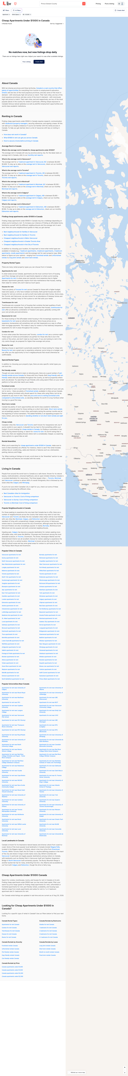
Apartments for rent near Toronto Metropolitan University (12, 810)
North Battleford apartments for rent (13, 679)
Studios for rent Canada (46, 924)
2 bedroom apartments (45, 251)
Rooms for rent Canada (9, 937)
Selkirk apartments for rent (10, 650)
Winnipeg (25, 483)
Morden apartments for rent (10, 656)
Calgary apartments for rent (48, 599)
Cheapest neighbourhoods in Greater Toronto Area (22, 241)
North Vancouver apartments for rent (13, 561)
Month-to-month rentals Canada (49, 952)
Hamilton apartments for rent (11, 596)
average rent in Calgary (34, 198)
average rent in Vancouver (35, 164)
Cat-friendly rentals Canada (10, 958)
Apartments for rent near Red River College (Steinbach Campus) (12, 761)
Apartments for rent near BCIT (48, 702)
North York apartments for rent (11, 577)
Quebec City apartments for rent (49, 621)
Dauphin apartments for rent (48, 663)
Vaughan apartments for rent (11, 583)
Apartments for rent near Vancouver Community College (50, 706)
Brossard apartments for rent (11, 628)
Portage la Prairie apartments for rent (13, 653)
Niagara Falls (55, 847)
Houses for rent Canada (9, 934)
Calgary (16, 483)
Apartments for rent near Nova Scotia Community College (13, 786)
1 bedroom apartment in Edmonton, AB (32, 207)
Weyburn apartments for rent (11, 669)
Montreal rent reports (9, 189)
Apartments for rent (9, 278)
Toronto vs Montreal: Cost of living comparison (21, 503)
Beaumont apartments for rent (48, 612)
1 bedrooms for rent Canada (48, 927)
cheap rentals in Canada (31, 429)
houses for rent (21, 289)
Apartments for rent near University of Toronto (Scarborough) (51, 805)
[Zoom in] (124, 1067)
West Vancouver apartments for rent (50, 564)
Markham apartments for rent (48, 589)
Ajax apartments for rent (9, 589)
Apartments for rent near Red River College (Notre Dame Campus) (50, 750)
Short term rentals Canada (47, 949)
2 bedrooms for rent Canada (48, 931)
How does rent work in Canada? (15, 134)
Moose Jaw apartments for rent (49, 666)
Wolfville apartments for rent (10, 644)
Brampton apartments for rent (11, 586)
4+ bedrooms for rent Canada (48, 937)
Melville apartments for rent (10, 672)
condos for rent (42, 334)
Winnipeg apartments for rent (48, 647)
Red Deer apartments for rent (48, 605)
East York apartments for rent (11, 593)
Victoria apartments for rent (10, 574)
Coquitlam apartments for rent (48, 561)
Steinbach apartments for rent (48, 653)
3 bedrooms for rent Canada (48, 934)
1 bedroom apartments (28, 251)
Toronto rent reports (9, 178)
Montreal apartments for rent (48, 618)
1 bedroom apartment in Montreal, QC (31, 184)
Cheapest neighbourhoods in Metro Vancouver (20, 238)
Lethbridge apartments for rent (11, 612)
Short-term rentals (55, 409)
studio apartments (17, 253)
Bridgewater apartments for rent (49, 631)
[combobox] (41, 4)
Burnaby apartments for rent (48, 554)
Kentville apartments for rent (10, 637)
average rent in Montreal (34, 187)
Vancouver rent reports (10, 166)
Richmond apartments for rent (48, 558)
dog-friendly (52, 375)
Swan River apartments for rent (11, 666)
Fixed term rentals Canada (47, 955)
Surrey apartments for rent (10, 558)
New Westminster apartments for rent (13, 564)
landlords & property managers (16, 123)
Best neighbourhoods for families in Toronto (19, 235)
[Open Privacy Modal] (15, 3)
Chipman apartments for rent (48, 602)
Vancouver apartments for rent (11, 554)
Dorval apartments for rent (47, 625)
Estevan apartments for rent (10, 676)
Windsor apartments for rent (48, 640)
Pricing (98, 4)
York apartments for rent (47, 593)
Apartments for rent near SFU (11, 702)
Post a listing (109, 4)
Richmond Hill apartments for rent (49, 583)
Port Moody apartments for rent (49, 567)
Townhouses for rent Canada (11, 931)
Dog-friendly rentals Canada (10, 955)
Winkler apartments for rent (47, 656)
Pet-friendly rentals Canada (10, 952)
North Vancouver (15, 860)
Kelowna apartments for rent (10, 570)
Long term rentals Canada (47, 945)
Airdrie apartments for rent (10, 605)
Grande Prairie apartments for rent (49, 615)
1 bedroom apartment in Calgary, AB (31, 196)
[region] (97, 546)
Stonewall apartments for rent (48, 650)
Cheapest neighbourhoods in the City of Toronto (21, 244)
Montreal (58, 478)
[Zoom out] (124, 1070)
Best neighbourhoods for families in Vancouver (20, 232)
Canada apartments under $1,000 (12, 967)
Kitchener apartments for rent (48, 596)
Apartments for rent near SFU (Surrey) (13, 720)
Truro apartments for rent (9, 634)
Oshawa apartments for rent (48, 586)
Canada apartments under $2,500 (12, 976)
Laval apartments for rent (10, 621)
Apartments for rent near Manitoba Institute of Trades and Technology (50, 761)
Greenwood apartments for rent (49, 634)
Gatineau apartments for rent (11, 625)
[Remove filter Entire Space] (20, 14)
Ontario (4, 93)
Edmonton (36, 519)
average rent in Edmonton (35, 209)
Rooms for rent (7, 350)
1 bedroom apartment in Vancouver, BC (32, 162)
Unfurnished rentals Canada (10, 949)
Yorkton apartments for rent (48, 669)
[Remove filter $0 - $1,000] (30, 14)
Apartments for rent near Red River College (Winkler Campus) (50, 755)
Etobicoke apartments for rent (48, 577)
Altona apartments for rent (10, 660)
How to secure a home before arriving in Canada (21, 141)
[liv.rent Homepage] (7, 4)
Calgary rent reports (9, 200)
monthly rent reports (35, 155)
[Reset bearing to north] (124, 1072)
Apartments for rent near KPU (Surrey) (13, 730)
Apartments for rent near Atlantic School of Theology (49, 786)
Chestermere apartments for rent (12, 609)
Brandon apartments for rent (48, 660)
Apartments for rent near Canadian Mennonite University (50, 745)
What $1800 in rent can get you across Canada (20, 138)
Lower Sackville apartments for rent (13, 640)
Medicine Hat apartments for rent (12, 615)
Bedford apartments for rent (48, 637)
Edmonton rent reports (10, 211)
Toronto (30, 425)
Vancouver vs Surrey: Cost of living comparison (21, 500)
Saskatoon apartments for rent (48, 676)
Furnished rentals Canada (10, 945)
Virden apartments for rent (10, 663)
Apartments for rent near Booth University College (11, 745)
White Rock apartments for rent (49, 570)
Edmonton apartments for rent (11, 602)
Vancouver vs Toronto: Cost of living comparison (21, 496)
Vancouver (20, 425)
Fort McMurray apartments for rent (50, 609)
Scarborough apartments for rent (12, 580)
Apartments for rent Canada (10, 924)
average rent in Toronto (34, 175)
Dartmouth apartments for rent (11, 631)
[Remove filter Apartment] (9, 14)
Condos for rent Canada (9, 927)
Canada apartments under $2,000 (12, 973)
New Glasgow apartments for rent (49, 644)
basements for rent (9, 321)
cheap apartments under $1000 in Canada (36, 445)
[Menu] (121, 3)
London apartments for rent (10, 599)
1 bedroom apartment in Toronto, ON (31, 173)
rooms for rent (38, 431)
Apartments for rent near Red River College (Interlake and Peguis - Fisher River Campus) (13, 755)
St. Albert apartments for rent (11, 618)
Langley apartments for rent (10, 567)
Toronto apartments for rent (47, 574)
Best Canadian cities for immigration (17, 493)
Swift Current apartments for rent (49, 672)
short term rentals (31, 258)
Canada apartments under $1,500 (12, 970)
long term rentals (15, 258)
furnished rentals (42, 255)
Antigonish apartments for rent (11, 647)
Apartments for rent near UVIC (48, 715)
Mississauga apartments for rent (49, 580)
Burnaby (46, 526)
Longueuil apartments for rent (48, 628)
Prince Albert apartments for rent (49, 679)
